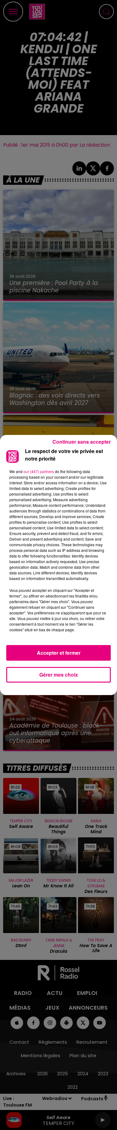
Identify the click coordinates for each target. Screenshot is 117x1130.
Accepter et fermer (58, 652)
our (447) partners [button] (38, 471)
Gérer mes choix (58, 674)
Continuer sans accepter (81, 441)
